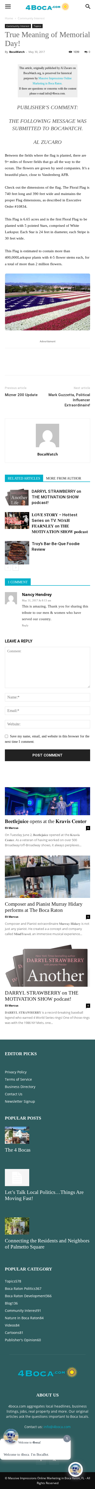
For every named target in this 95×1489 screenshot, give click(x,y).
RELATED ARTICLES (24, 478)
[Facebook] (10, 365)
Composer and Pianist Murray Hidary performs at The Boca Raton (44, 907)
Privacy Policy (16, 1072)
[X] (21, 365)
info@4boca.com (57, 1426)
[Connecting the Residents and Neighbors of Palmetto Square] (47, 1226)
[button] (8, 6)
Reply (25, 625)
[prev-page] (8, 567)
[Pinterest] (32, 365)
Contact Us (13, 1094)
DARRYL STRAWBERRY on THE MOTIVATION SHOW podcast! (56, 497)
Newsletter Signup (20, 1101)
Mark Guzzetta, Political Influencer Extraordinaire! (69, 400)
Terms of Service (18, 1079)
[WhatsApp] (43, 365)
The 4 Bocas (17, 1150)
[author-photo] (47, 447)
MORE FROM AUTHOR (63, 478)
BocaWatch (17, 52)
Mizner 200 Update (21, 395)
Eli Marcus (11, 828)
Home (9, 18)
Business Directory (20, 1086)
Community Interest (31, 18)
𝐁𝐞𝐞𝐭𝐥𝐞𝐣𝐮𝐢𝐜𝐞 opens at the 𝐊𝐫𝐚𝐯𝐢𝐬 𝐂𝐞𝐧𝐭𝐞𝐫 (45, 821)
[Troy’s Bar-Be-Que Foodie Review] (17, 552)
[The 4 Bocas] (47, 1135)
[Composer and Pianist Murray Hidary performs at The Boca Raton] (47, 877)
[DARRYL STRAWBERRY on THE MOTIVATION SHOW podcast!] (17, 497)
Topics (37, 26)
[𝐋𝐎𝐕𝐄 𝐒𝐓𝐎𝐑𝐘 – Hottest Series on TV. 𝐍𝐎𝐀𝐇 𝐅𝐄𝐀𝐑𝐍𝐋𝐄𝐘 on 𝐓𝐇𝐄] (17, 520)
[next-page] (16, 567)
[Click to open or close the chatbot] (75, 1469)
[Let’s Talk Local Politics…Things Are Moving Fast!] (47, 1177)
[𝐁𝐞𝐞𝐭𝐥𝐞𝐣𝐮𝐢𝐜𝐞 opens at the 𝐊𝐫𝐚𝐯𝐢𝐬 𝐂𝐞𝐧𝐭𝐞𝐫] (47, 794)
